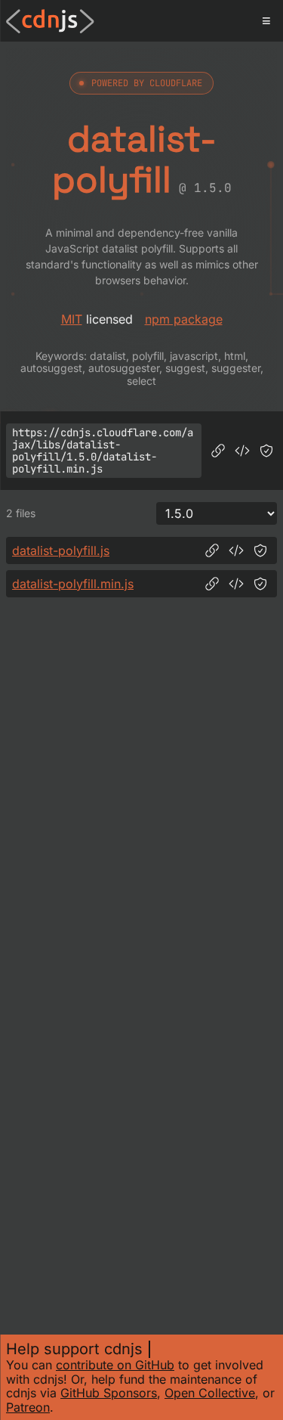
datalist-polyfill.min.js (73, 584)
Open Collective (210, 1392)
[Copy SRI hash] (266, 450)
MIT (71, 319)
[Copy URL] (218, 450)
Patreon (28, 1407)
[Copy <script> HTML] (242, 450)
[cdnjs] (50, 21)
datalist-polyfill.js (60, 550)
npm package (184, 319)
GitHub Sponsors (108, 1392)
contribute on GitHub (115, 1364)
